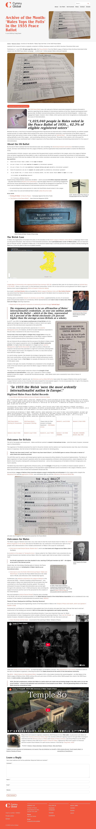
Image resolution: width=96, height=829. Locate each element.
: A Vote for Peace (20, 196)
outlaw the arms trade (45, 190)
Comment (9, 763)
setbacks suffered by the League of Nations (30, 578)
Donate (88, 6)
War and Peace (57, 745)
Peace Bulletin (43, 49)
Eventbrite (52, 815)
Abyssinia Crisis (12, 474)
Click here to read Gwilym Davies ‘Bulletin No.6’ (24, 548)
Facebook (52, 808)
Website (8, 790)
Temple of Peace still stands (21, 669)
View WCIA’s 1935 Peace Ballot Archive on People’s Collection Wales (30, 397)
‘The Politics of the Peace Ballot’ (19, 198)
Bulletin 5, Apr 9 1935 (30, 433)
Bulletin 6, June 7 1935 (47, 433)
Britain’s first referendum (29, 181)
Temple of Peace (47, 745)
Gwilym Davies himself (26, 594)
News (77, 6)
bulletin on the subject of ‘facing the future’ (22, 553)
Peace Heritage (37, 745)
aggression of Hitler (27, 474)
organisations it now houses (67, 669)
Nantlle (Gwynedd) (23, 347)
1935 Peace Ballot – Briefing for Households (15, 422)
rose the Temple (66, 615)
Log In (72, 813)
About (56, 6)
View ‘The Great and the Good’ (19, 620)
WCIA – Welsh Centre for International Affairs (23, 674)
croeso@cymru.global (33, 821)
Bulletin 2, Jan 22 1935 (63, 421)
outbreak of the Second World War (64, 474)
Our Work (62, 6)
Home (9, 43)
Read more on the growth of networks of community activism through (35, 304)
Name (8, 779)
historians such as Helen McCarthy (43, 379)
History (30, 745)
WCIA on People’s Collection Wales (38, 288)
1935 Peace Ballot (35, 109)
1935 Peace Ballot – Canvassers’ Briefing (30, 422)
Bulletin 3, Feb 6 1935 (79, 421)
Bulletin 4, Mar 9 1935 (14, 433)
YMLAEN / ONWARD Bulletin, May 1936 (79, 434)
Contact (82, 6)
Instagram (52, 809)
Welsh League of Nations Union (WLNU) (61, 239)
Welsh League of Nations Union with (54, 291)
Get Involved (70, 6)
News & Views (16, 43)
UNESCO (45, 598)
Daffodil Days (61, 135)
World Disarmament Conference (62, 146)
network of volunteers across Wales (34, 298)
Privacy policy (10, 815)
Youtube (51, 812)
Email (8, 785)
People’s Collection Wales (60, 590)
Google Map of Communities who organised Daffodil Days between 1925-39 (29, 284)
